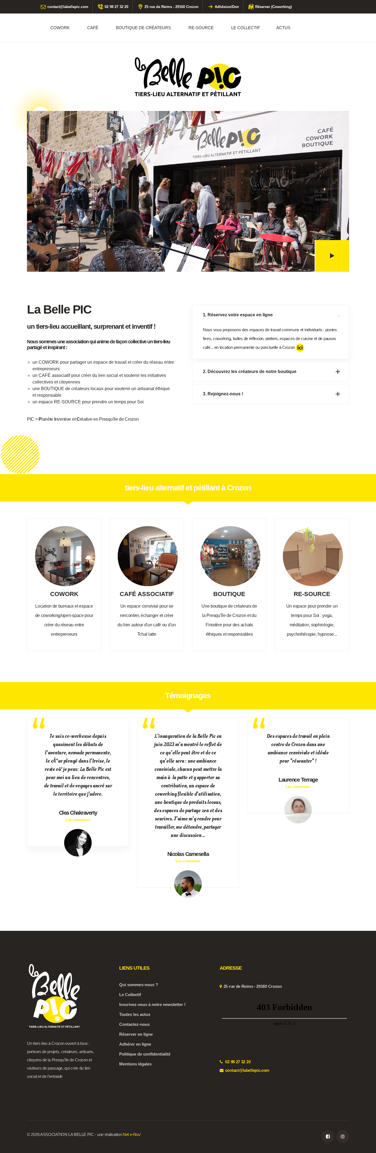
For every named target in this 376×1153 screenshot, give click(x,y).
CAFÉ (92, 27)
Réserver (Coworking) (273, 7)
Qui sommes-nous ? (138, 984)
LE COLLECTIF (245, 27)
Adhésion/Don (227, 7)
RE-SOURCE (201, 27)
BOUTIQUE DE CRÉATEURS (143, 27)
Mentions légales (135, 1064)
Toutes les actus (134, 1014)
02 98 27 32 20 (116, 7)
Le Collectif (130, 994)
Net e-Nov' (132, 1134)
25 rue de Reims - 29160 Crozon (171, 7)
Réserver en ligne (136, 1034)
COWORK (60, 27)
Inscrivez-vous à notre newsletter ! (152, 1004)
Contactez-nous (134, 1024)
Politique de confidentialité (144, 1054)
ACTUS (283, 27)
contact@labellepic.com (67, 7)
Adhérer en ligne (135, 1044)
